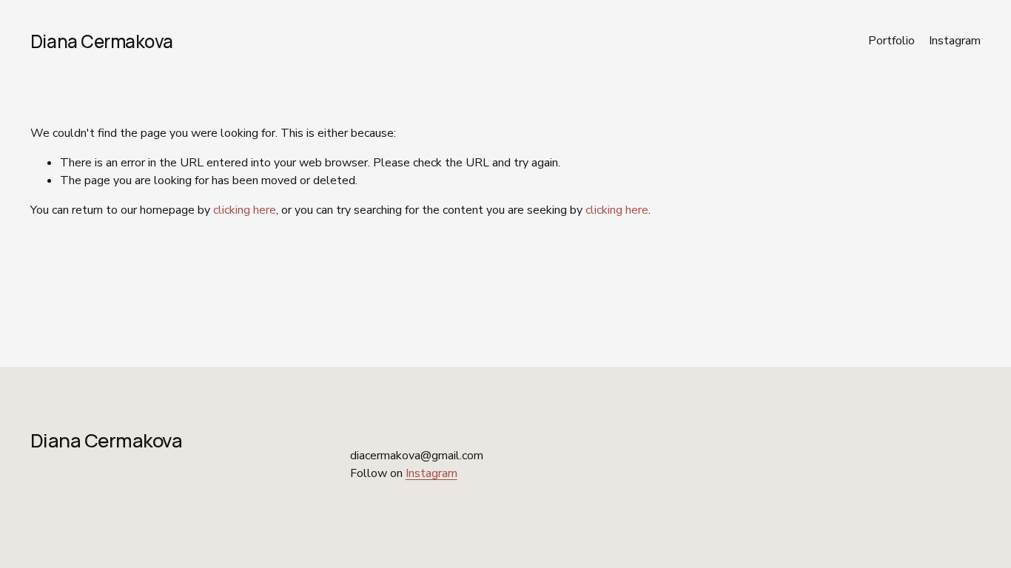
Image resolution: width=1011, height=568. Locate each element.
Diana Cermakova (101, 41)
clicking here (244, 210)
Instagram (955, 41)
